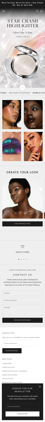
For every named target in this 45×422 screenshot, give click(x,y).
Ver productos (22, 224)
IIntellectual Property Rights (12, 382)
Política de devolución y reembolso (14, 371)
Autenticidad (6, 363)
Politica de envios (8, 367)
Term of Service (7, 379)
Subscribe (22, 414)
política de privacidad (9, 375)
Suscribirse (12, 351)
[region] (22, 48)
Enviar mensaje (22, 320)
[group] (22, 48)
